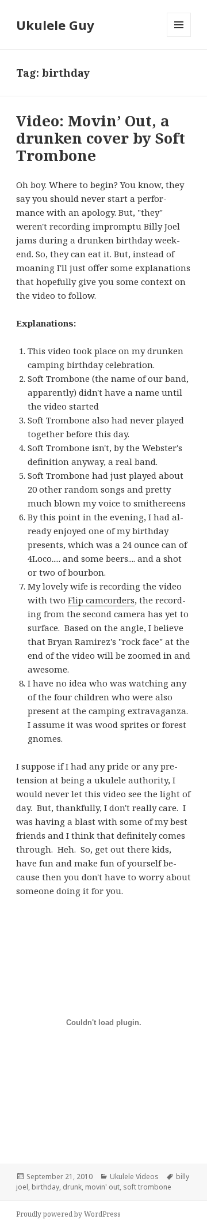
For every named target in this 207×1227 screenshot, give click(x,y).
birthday (45, 1187)
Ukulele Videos (134, 1176)
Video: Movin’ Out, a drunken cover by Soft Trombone (100, 138)
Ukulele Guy (55, 24)
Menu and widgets (179, 36)
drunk (72, 1187)
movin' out (102, 1187)
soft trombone (147, 1187)
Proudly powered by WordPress (68, 1214)
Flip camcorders (101, 600)
